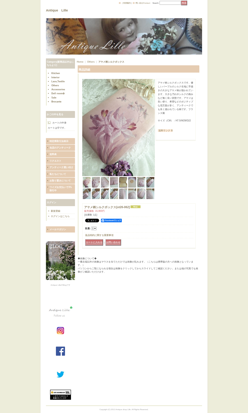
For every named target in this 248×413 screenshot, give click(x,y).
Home (80, 61)
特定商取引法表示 (59, 141)
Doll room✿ (58, 93)
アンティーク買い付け (61, 167)
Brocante (56, 101)
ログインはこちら (60, 216)
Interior (55, 77)
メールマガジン (58, 229)
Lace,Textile (58, 81)
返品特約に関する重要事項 (99, 235)
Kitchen (55, 73)
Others (55, 85)
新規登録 (55, 211)
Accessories (58, 89)
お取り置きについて (60, 180)
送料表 (53, 154)
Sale (53, 97)
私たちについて (58, 174)
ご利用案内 (126, 3)
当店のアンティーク (60, 147)
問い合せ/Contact (143, 3)
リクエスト (55, 160)
